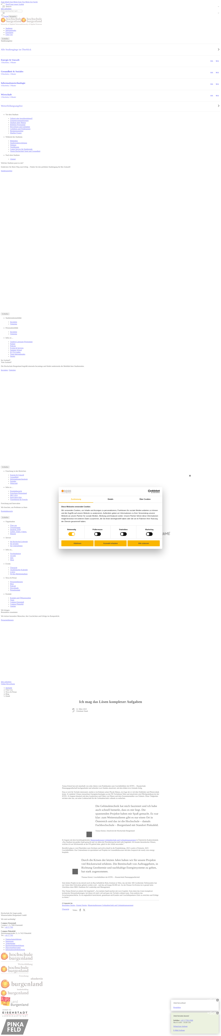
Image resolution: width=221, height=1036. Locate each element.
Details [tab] (110, 499)
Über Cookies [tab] (145, 499)
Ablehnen (77, 543)
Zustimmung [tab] (76, 499)
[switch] (97, 534)
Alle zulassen (143, 543)
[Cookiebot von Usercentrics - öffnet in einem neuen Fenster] (150, 491)
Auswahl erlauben (110, 543)
